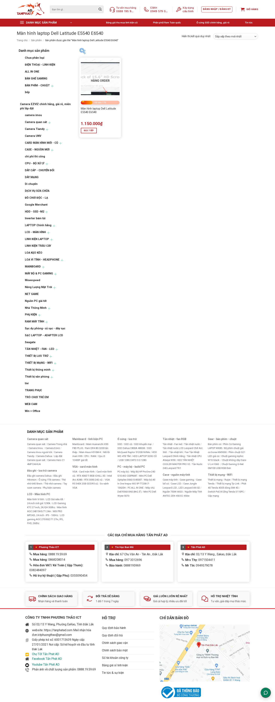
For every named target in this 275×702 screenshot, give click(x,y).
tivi (27, 383)
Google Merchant (36, 204)
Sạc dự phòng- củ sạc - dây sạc (45, 328)
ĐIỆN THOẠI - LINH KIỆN (40, 64)
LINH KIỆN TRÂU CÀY (38, 245)
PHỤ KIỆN (31, 314)
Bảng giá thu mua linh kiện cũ (122, 22)
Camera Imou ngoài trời (39, 452)
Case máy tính (170, 479)
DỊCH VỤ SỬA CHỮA (37, 191)
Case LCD (176, 483)
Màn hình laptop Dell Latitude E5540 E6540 (98, 110)
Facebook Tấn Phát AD (47, 659)
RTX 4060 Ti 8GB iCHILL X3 (91, 475)
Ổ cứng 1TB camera (49, 479)
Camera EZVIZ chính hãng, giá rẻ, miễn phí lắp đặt (45, 106)
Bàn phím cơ (214, 444)
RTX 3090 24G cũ (93, 479)
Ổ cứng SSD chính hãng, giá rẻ (212, 22)
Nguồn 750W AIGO (173, 491)
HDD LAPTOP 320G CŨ (145, 456)
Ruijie (227, 479)
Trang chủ (22, 40)
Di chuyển (31, 184)
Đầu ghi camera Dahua (39, 475)
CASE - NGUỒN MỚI (37, 149)
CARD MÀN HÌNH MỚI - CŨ (41, 142)
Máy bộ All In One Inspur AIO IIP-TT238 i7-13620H (136, 483)
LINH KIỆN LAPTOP (37, 239)
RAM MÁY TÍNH (34, 321)
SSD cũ (128, 444)
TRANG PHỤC (33, 390)
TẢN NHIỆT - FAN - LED (39, 349)
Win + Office (32, 411)
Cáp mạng (213, 495)
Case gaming (187, 479)
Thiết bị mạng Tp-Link (227, 483)
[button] (216, 9)
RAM (93, 456)
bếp (27, 92)
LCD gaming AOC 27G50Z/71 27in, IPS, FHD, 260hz (46, 519)
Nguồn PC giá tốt (36, 301)
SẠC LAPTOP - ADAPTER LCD (44, 335)
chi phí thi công (35, 156)
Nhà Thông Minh (36, 308)
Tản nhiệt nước (192, 444)
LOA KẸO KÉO (33, 252)
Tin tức (249, 22)
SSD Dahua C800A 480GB (131, 448)
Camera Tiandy (35, 129)
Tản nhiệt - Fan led (172, 444)
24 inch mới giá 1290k (38, 503)
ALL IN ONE (32, 71)
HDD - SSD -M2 (34, 211)
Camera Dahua (44, 456)
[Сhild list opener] (52, 86)
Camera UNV (33, 136)
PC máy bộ (123, 471)
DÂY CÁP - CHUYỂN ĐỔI (39, 170)
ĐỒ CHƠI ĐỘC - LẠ (36, 197)
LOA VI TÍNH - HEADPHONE (42, 259)
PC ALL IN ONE (136, 487)
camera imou (33, 115)
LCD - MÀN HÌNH (35, 232)
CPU (86, 456)
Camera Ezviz (52, 448)
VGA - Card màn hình (83, 471)
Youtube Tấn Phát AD (45, 664)
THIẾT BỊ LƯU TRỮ (36, 356)
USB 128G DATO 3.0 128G (132, 460)
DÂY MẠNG (32, 177)
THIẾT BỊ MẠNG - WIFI (39, 362)
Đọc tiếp (89, 130)
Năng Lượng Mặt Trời (38, 287)
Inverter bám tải (35, 218)
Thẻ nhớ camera (52, 483)
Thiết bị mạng (215, 479)
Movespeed (32, 280)
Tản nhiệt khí (176, 452)
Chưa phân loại (34, 57)
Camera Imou (36, 448)
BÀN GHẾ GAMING (36, 78)
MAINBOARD (33, 266)
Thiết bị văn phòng (37, 376)
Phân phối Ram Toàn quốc (167, 22)
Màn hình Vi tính (35, 499)
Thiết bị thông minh (38, 369)
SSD (119, 444)
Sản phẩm (36, 40)
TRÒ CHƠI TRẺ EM (37, 397)
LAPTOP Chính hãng (38, 225)
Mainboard (78, 444)
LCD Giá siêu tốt (54, 499)
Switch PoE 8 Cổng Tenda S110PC (226, 491)
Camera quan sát (36, 122)
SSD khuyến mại (143, 444)
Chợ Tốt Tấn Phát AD (45, 654)
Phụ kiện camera (52, 487)
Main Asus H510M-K (90, 452)
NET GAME (32, 294)
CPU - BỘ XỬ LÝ (34, 163)
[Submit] (100, 9)
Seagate (30, 342)
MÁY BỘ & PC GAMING (39, 273)
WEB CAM (31, 404)
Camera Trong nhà (57, 444)
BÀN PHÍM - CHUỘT (37, 85)
